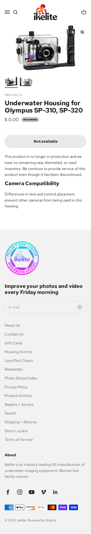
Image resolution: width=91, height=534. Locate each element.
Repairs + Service (19, 404)
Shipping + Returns (21, 422)
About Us (12, 325)
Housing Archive (18, 351)
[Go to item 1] (11, 82)
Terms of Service (19, 439)
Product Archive (18, 395)
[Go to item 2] (26, 82)
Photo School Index (21, 378)
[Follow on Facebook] (8, 492)
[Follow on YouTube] (31, 492)
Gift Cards (13, 343)
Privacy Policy (16, 387)
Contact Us (14, 334)
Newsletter (14, 369)
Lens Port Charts (19, 360)
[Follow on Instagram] (20, 492)
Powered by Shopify (42, 520)
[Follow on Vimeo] (43, 492)
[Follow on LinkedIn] (55, 492)
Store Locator (16, 430)
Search (10, 413)
